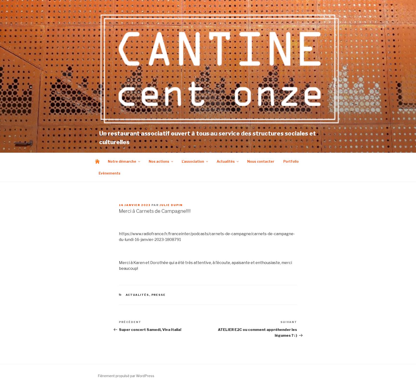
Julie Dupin (171, 205)
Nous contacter (260, 161)
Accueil (98, 161)
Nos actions (159, 161)
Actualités (226, 161)
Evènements (109, 173)
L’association (193, 161)
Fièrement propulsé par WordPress (126, 376)
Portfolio (291, 161)
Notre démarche (122, 161)
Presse (158, 295)
